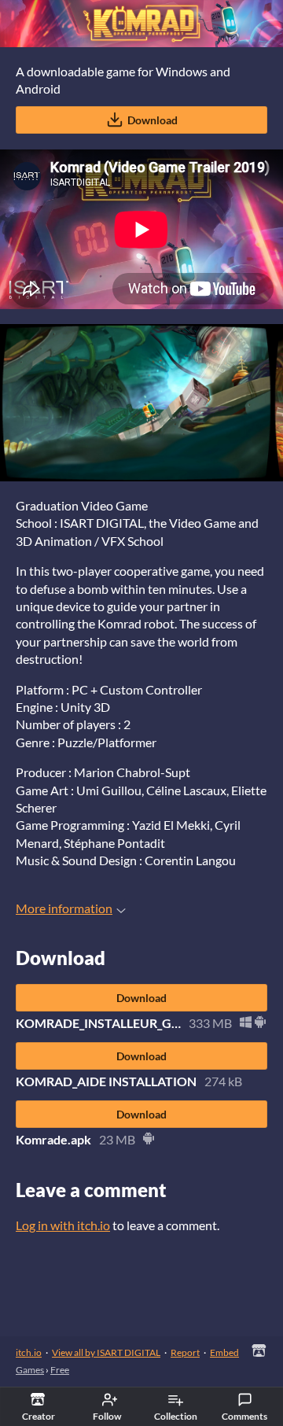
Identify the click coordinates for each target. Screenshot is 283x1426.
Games (30, 1370)
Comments (244, 1416)
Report (185, 1352)
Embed (224, 1352)
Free (59, 1370)
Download (152, 120)
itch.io (29, 1352)
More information (64, 908)
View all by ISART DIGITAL (106, 1352)
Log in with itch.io (63, 1225)
